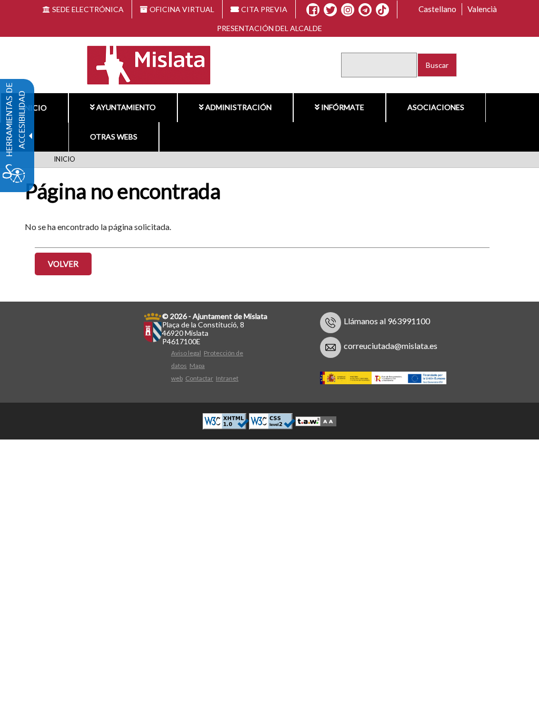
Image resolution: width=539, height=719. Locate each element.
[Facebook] (312, 10)
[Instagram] (347, 10)
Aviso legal (186, 353)
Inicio (34, 107)
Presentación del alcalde (269, 28)
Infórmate (342, 107)
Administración (238, 107)
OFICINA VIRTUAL (181, 9)
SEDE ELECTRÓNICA (88, 9)
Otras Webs (113, 136)
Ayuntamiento (126, 107)
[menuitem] (34, 108)
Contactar (199, 378)
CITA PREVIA (264, 9)
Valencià (482, 9)
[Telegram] (365, 10)
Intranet (227, 378)
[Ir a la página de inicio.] (142, 63)
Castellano (437, 9)
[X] (330, 10)
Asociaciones (435, 107)
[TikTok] (382, 10)
